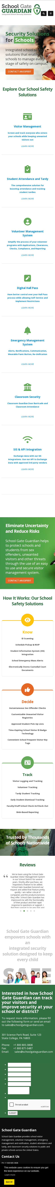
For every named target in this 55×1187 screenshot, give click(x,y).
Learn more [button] (10, 1174)
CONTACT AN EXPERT (19, 71)
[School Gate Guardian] (21, 9)
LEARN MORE (27, 146)
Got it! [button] (9, 1181)
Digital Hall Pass (27, 288)
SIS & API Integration (27, 449)
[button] (20, 911)
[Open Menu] (50, 13)
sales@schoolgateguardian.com (24, 1025)
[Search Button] (44, 13)
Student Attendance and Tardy (27, 179)
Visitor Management (27, 126)
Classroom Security (27, 397)
